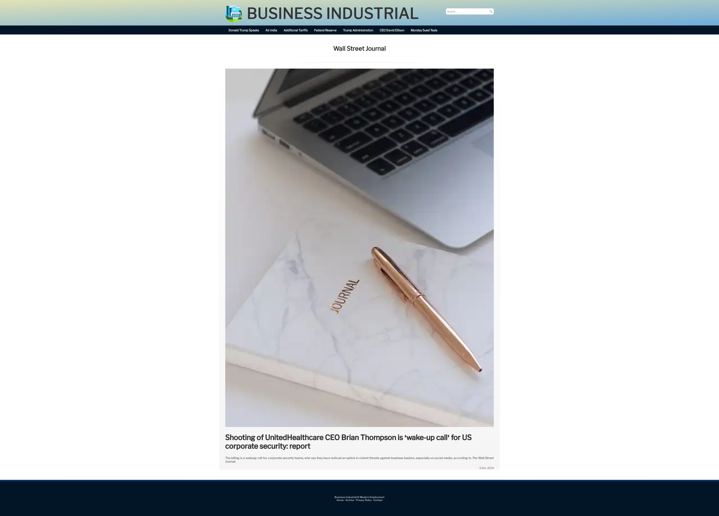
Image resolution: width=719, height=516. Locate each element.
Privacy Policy (364, 500)
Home (340, 500)
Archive (349, 500)
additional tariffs (296, 30)
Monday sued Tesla (424, 30)
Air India (271, 30)
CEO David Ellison (392, 30)
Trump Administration (358, 30)
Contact (378, 500)
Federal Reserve (325, 30)
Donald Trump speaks (244, 30)
